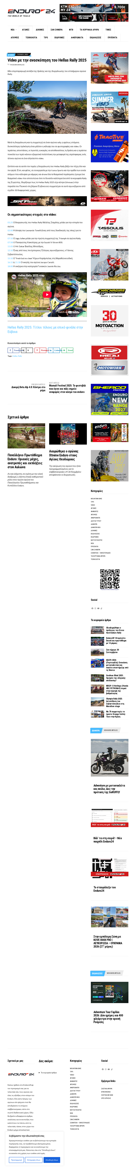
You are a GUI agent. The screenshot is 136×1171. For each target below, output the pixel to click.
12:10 (10, 250)
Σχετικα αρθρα (106, 1089)
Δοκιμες (40, 29)
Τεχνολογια (31, 37)
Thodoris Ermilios (17, 65)
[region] (34, 1148)
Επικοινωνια (105, 1092)
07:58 (10, 242)
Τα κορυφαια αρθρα (89, 29)
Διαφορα (94, 524)
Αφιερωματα (77, 37)
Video (93, 505)
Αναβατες (94, 511)
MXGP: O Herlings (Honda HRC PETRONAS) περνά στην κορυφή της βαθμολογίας (117, 690)
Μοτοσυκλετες (96, 540)
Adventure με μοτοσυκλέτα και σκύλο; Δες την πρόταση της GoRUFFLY (109, 789)
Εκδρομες (59, 37)
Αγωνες (25, 29)
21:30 (18, 262)
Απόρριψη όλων (33, 1160)
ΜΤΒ (71, 29)
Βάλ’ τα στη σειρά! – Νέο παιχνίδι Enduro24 (108, 840)
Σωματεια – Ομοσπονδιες (101, 553)
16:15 (10, 262)
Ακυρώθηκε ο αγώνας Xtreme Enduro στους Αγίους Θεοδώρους (63, 455)
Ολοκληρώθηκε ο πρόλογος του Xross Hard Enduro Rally (115, 630)
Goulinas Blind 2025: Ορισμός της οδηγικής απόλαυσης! (116, 678)
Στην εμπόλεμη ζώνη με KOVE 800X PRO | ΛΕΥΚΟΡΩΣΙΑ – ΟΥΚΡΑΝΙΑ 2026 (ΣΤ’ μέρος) (108, 941)
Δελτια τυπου (96, 521)
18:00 (10, 266)
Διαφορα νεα (95, 527)
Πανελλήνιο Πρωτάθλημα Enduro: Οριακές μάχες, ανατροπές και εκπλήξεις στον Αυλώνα (25, 461)
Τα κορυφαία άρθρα (49, 1072)
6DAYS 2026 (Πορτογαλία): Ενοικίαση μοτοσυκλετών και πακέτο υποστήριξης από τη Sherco (117, 665)
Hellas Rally (17, 356)
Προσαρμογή (16, 1160)
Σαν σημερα (57, 29)
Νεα (12, 29)
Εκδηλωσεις (95, 37)
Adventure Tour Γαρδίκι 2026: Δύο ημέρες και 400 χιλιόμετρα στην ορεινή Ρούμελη (108, 1017)
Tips (46, 37)
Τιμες (108, 29)
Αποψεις (15, 37)
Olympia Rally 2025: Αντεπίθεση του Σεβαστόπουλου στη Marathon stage (115, 702)
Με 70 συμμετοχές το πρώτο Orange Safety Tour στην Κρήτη (115, 714)
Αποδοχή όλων (52, 1160)
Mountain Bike (96, 499)
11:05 (10, 246)
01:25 (10, 222)
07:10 (10, 238)
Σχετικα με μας (107, 1095)
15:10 (10, 258)
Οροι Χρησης (106, 1098)
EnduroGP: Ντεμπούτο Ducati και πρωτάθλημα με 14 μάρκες (116, 640)
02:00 (10, 230)
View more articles (111, 730)
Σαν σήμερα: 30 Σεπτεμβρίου (112, 651)
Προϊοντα (112, 37)
